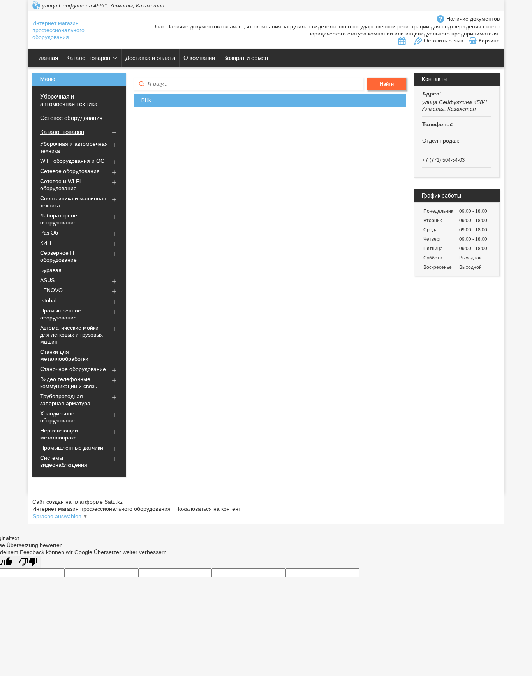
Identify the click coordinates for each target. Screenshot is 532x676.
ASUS (47, 280)
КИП (45, 243)
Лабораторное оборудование (58, 219)
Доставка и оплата (150, 58)
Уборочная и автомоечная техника (68, 100)
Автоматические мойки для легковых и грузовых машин (71, 335)
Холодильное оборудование (58, 417)
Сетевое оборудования (71, 118)
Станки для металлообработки (64, 355)
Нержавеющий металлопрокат (59, 434)
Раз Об (49, 232)
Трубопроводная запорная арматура (65, 399)
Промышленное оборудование (60, 314)
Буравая (51, 270)
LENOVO (51, 290)
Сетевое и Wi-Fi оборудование (60, 184)
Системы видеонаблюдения (63, 461)
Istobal (48, 300)
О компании (199, 58)
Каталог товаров (88, 58)
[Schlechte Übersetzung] (28, 562)
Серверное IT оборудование (58, 256)
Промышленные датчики (71, 448)
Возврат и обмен (245, 58)
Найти (387, 84)
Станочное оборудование (73, 369)
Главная (47, 58)
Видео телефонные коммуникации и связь (68, 382)
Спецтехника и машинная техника (73, 201)
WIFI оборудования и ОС (72, 161)
